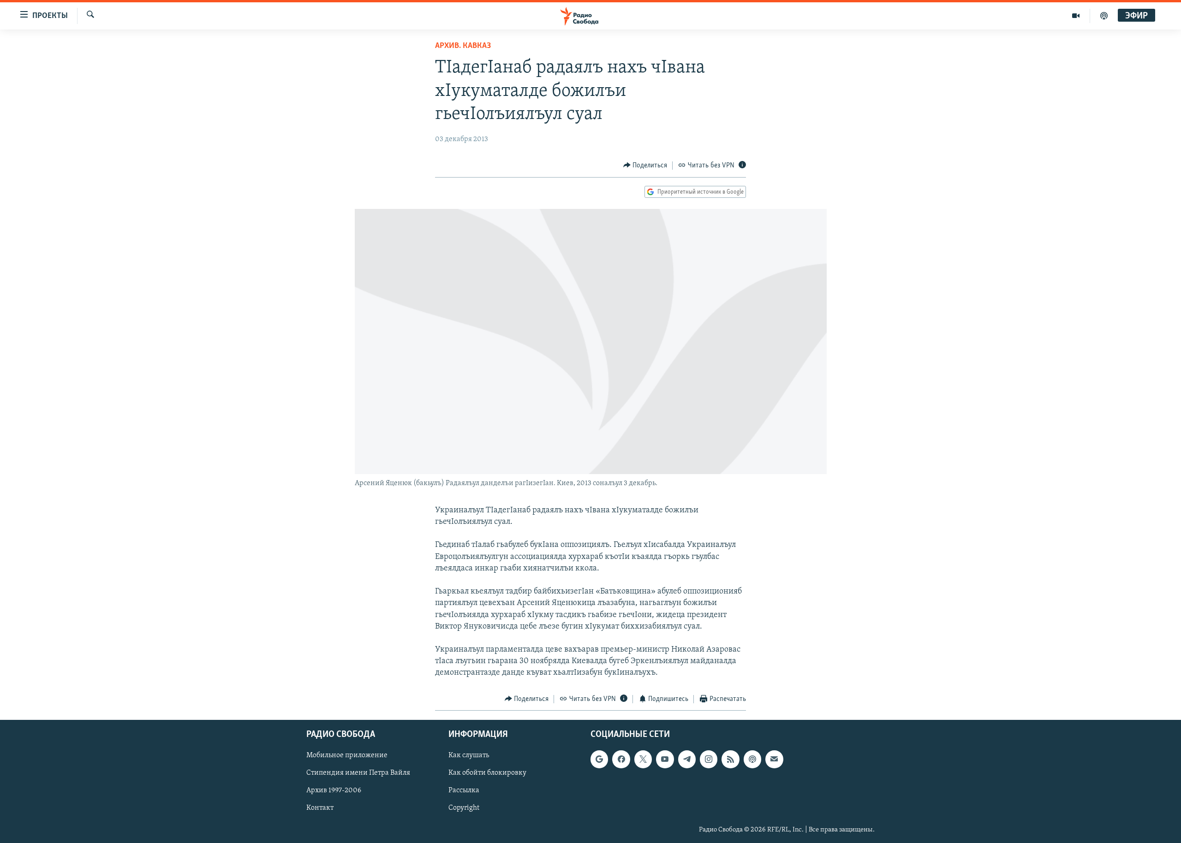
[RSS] (730, 759)
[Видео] (1076, 16)
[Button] (645, 166)
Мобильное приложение (347, 756)
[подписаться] (774, 759)
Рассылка (463, 791)
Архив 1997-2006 (333, 791)
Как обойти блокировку (487, 773)
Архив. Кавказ (463, 46)
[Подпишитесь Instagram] (708, 759)
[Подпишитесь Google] (599, 759)
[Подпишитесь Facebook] (621, 759)
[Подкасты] (752, 759)
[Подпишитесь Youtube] (665, 759)
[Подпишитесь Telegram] (687, 759)
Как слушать (468, 756)
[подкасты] (1104, 16)
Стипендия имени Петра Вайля (358, 773)
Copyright (463, 808)
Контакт (320, 808)
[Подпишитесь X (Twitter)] (643, 759)
